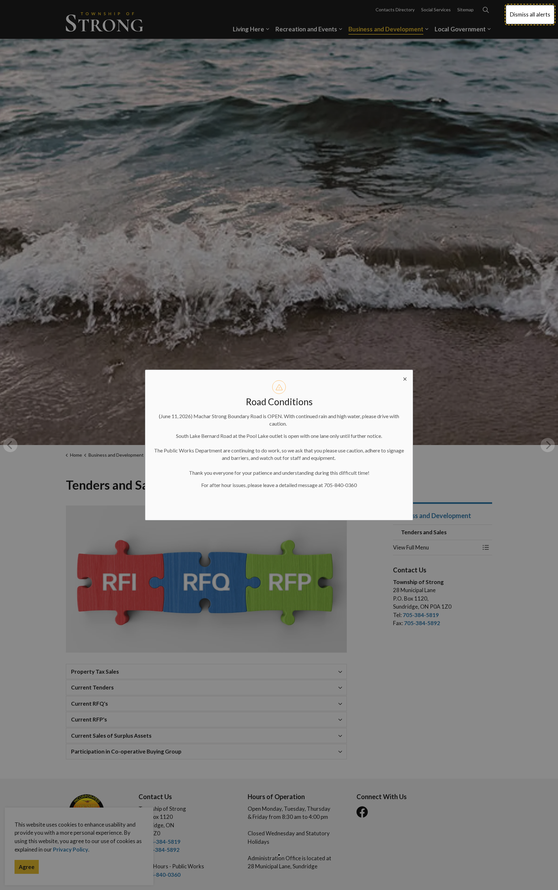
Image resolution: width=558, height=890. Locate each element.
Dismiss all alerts (530, 14)
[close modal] (405, 377)
